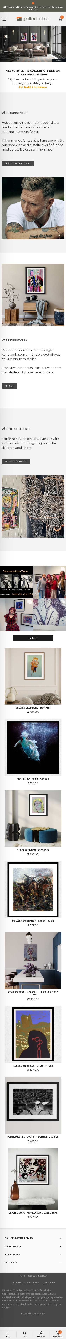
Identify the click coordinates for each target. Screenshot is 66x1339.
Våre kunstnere (14, 113)
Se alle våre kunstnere (18, 163)
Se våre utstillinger (16, 461)
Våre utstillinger (16, 429)
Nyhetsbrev (48, 1283)
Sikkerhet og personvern (25, 1283)
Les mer (33, 1304)
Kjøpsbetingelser (37, 1276)
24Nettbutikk (39, 1313)
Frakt (22, 1276)
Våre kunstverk (14, 340)
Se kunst (9, 386)
